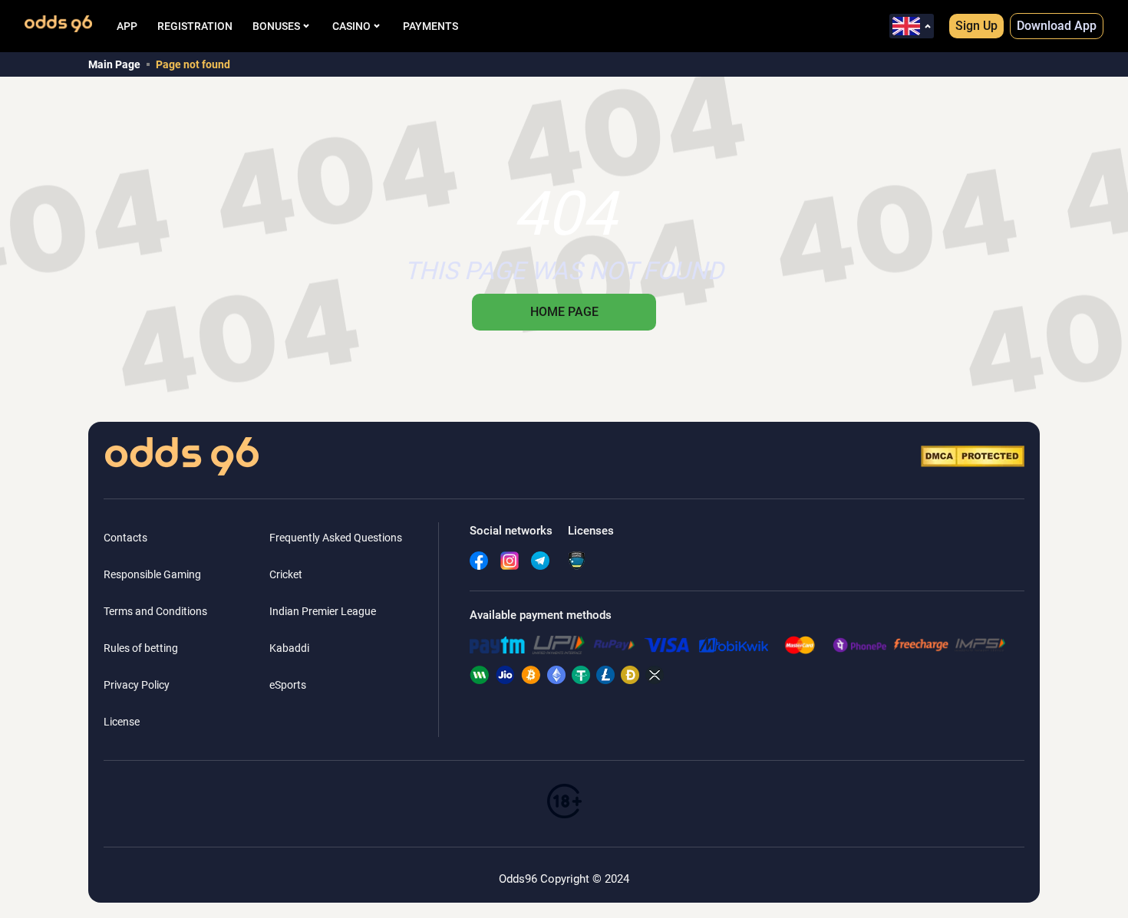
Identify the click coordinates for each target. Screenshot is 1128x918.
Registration (195, 26)
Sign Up (976, 25)
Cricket (285, 574)
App (127, 26)
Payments (430, 26)
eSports (287, 685)
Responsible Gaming (152, 574)
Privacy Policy (137, 685)
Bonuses (276, 26)
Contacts (125, 537)
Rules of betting (141, 648)
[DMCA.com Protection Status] (972, 456)
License (122, 722)
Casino (351, 26)
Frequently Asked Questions (335, 537)
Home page (564, 311)
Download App (1057, 25)
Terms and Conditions (155, 611)
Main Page (114, 64)
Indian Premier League (322, 611)
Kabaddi (289, 648)
